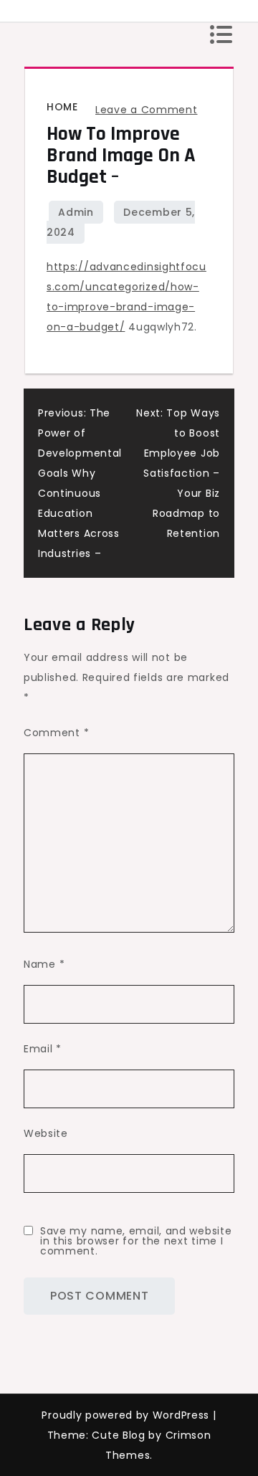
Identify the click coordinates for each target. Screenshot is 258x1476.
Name (44, 964)
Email (43, 1049)
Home (62, 107)
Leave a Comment (146, 110)
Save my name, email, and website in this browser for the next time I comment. (135, 1241)
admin (76, 212)
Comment (56, 732)
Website (46, 1133)
